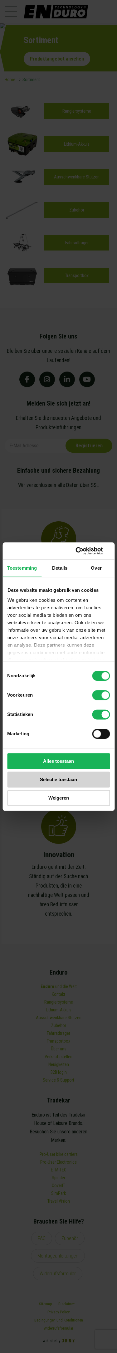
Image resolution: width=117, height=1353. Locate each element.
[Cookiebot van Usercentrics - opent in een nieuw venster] (83, 551)
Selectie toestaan (58, 779)
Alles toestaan (58, 761)
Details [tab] (59, 568)
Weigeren (58, 798)
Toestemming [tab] (22, 568)
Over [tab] (96, 568)
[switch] (101, 695)
